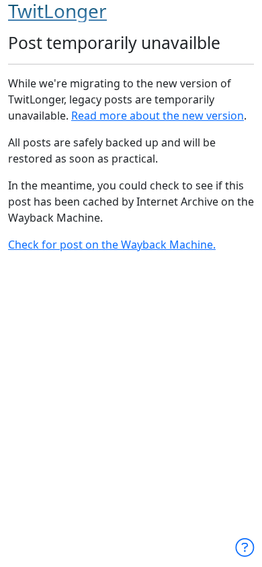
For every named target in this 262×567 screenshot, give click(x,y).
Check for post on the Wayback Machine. (112, 244)
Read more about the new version (157, 115)
